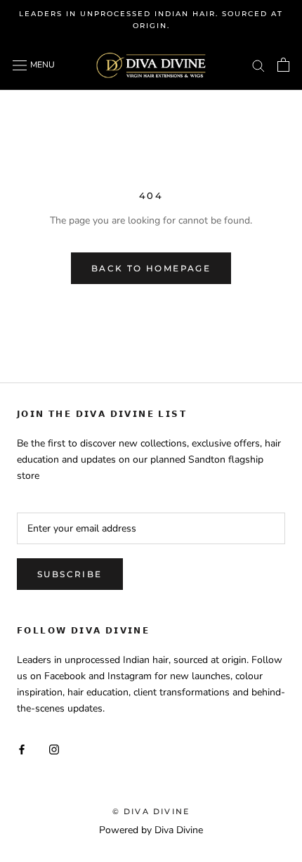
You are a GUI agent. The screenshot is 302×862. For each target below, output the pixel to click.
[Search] (258, 65)
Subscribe (70, 574)
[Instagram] (54, 749)
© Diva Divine (151, 811)
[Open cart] (283, 65)
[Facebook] (22, 749)
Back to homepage (151, 268)
